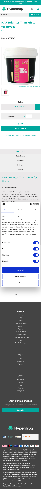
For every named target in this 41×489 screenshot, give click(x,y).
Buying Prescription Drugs (20, 337)
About (21, 315)
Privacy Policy (20, 361)
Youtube (20, 385)
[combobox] (14, 15)
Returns (20, 169)
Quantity (11, 116)
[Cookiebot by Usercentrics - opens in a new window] (30, 204)
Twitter (20, 382)
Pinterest (20, 388)
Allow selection (20, 276)
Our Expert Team (20, 335)
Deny (20, 283)
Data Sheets (20, 156)
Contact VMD (7, 486)
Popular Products (20, 343)
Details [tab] (20, 210)
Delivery (20, 165)
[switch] (36, 248)
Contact (20, 321)
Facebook (20, 380)
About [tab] (33, 210)
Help (20, 318)
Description (20, 151)
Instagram (20, 391)
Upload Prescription (20, 323)
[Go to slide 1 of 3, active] (16, 294)
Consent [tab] (7, 210)
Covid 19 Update (20, 332)
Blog (20, 340)
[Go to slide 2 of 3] (19, 294)
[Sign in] (32, 9)
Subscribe (20, 410)
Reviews (20, 160)
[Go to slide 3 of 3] (22, 294)
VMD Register (16, 486)
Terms (20, 364)
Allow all (20, 270)
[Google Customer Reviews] (30, 437)
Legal (20, 358)
